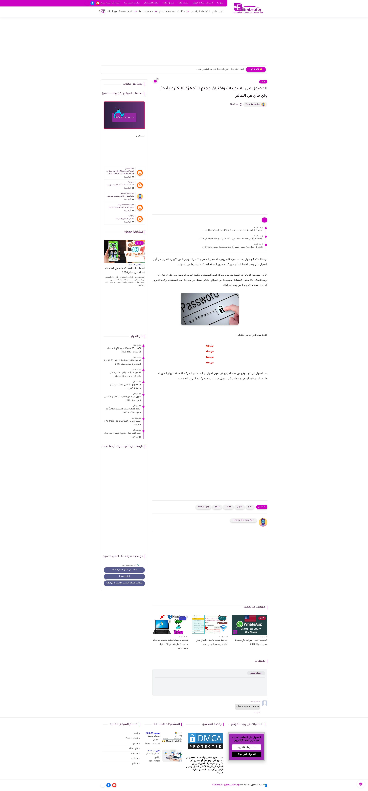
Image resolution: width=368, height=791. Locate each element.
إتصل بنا (220, 3)
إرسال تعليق (256, 673)
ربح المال (112, 11)
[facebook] (92, 3)
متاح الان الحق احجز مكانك (124, 570)
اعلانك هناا (124, 576)
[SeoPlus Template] (265, 785)
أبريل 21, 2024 (154, 751)
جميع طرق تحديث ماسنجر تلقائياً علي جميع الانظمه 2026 (123, 411)
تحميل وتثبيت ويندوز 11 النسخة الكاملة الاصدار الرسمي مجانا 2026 (122, 363)
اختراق (239, 507)
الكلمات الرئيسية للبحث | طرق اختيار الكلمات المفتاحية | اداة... (233, 230)
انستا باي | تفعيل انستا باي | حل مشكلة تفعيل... (125, 387)
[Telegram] (87, 3)
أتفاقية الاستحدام (151, 3)
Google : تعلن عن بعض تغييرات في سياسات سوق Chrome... (232, 247)
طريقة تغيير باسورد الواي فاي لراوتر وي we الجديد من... (212, 642)
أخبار (222, 11)
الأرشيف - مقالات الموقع (202, 3)
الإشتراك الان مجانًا (247, 754)
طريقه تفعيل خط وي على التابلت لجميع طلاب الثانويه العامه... (214, 69)
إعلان (129, 565)
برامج (214, 11)
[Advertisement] (184, 43)
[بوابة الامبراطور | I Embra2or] (248, 8)
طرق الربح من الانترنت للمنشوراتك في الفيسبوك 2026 (122, 399)
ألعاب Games (126, 11)
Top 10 (102, 11)
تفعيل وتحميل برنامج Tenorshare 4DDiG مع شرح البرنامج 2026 (152, 758)
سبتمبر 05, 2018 (153, 733)
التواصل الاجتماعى (200, 11)
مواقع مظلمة (146, 11)
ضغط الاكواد (183, 3)
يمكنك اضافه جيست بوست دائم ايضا (124, 583)
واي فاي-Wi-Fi (203, 507)
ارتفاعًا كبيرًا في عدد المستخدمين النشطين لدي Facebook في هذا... (231, 239)
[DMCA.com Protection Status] (206, 750)
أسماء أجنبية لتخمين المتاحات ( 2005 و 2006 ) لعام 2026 (152, 740)
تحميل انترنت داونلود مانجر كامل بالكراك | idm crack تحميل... (125, 375)
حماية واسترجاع (167, 11)
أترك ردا (127, 177)
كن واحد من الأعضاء (124, 117)
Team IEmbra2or (253, 104)
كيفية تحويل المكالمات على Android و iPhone (122, 423)
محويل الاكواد (168, 3)
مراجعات (134, 753)
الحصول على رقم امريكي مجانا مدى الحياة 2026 (251, 642)
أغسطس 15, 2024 (136, 265)
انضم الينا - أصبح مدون (110, 3)
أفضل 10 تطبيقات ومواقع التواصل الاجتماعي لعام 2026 (125, 270)
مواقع (217, 507)
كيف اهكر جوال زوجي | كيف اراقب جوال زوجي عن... (122, 435)
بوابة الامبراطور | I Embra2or (226, 785)
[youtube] (98, 3)
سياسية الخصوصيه (132, 3)
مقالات (181, 11)
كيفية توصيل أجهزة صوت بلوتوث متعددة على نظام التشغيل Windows (170, 644)
